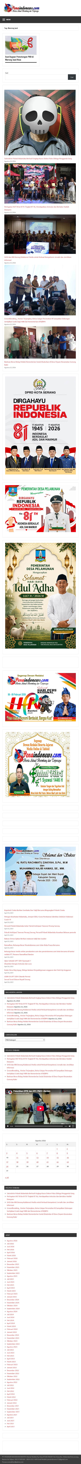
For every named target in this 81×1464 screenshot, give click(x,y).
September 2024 (13, 1308)
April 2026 (11, 1252)
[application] (40, 1108)
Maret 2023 (11, 1361)
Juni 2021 (10, 1420)
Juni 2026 (10, 1246)
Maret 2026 (11, 1255)
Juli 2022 (10, 1385)
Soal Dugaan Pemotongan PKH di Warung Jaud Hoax (19, 58)
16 (68, 1157)
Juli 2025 (10, 1279)
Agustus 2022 (12, 1382)
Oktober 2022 (12, 1376)
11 (17, 1157)
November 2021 (13, 1409)
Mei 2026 (10, 1249)
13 (37, 1157)
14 (48, 1157)
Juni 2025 (10, 1282)
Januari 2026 (12, 1261)
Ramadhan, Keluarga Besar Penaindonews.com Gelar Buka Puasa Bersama (32, 945)
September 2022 (13, 1379)
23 (68, 1162)
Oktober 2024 (12, 1305)
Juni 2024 (10, 1317)
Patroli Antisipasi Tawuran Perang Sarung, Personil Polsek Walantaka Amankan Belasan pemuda (40, 932)
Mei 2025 (10, 1285)
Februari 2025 (12, 1294)
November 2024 (13, 1302)
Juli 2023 (10, 1350)
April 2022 (11, 1394)
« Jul (7, 1177)
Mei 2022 (10, 1391)
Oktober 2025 (12, 1270)
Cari (6, 73)
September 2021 (13, 1412)
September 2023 (13, 1344)
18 (17, 1162)
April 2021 (11, 1426)
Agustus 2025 (12, 1276)
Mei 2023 (10, 1356)
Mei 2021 (10, 1423)
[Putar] (8, 1126)
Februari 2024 (12, 1329)
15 (58, 1157)
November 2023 (13, 1338)
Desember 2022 (13, 1370)
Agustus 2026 (12, 1241)
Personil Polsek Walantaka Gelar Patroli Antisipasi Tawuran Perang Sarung (32, 926)
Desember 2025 (13, 1264)
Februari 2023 (12, 1364)
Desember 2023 (13, 1335)
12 (27, 1157)
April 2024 (11, 1323)
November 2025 (13, 1267)
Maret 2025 (11, 1291)
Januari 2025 (12, 1297)
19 (27, 1162)
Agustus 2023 (12, 1347)
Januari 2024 (12, 1332)
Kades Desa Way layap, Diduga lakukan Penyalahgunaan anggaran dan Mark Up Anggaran (37, 970)
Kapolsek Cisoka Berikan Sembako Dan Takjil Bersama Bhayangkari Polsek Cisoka (34, 910)
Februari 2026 (12, 1258)
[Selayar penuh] (73, 1126)
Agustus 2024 (12, 1311)
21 (48, 1162)
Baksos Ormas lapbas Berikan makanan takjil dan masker (25, 939)
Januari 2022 (12, 1403)
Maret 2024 (11, 1326)
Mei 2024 (10, 1320)
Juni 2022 (10, 1388)
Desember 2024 (13, 1300)
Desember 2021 (13, 1406)
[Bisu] (70, 1126)
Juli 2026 (10, 1243)
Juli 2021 (10, 1417)
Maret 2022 (11, 1397)
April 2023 (11, 1359)
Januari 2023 (12, 1367)
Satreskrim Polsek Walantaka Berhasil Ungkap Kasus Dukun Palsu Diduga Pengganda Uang (38, 158)
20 (37, 1162)
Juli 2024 (10, 1314)
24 (7, 1166)
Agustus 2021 (12, 1415)
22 (58, 1162)
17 (7, 1162)
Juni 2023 (10, 1353)
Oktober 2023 (12, 1341)
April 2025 (11, 1288)
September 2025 (13, 1273)
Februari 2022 (12, 1400)
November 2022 (13, 1373)
